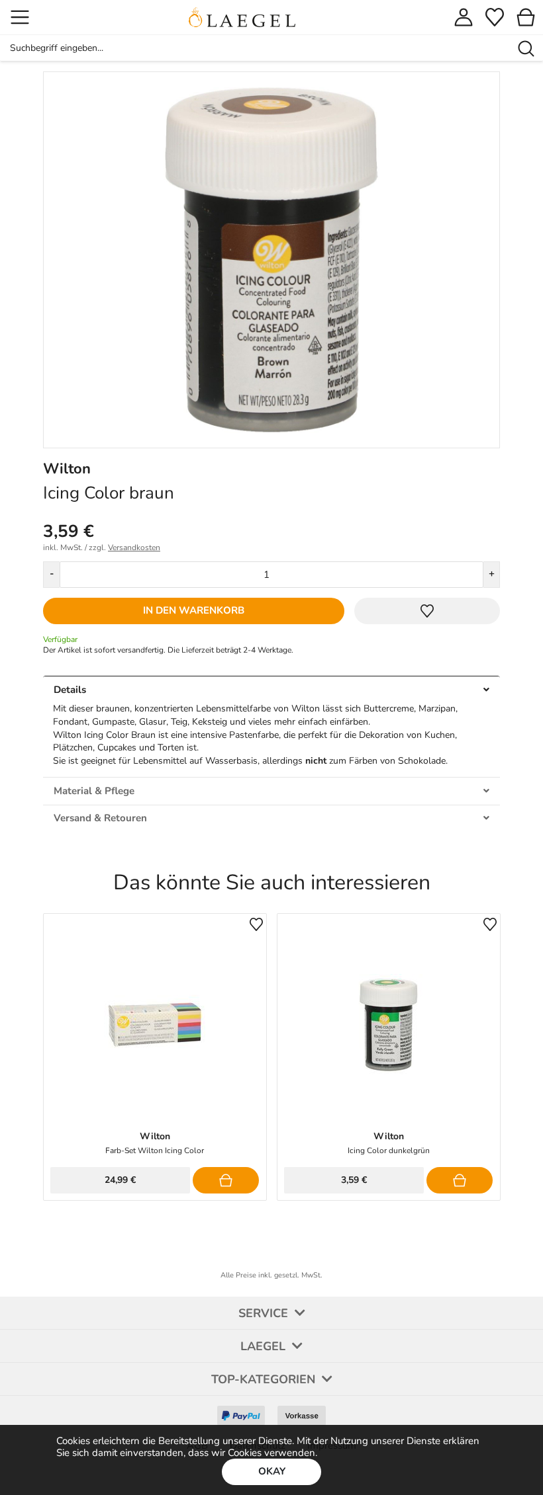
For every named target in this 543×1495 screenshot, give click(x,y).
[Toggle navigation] (20, 17)
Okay (271, 1471)
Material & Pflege (94, 790)
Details (70, 689)
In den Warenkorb (193, 610)
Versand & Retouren (100, 818)
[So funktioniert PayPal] (241, 1411)
